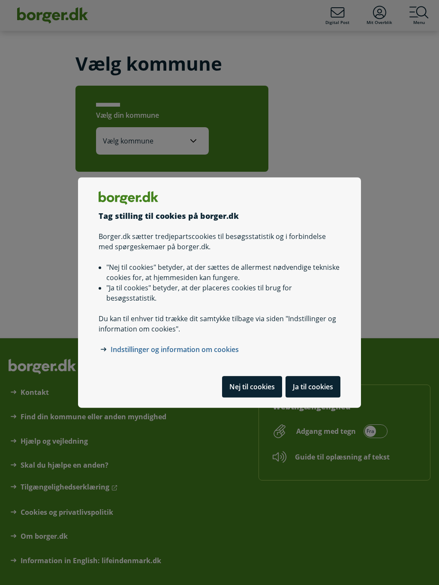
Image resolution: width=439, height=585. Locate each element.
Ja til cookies (313, 386)
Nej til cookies (252, 386)
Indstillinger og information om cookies (175, 349)
